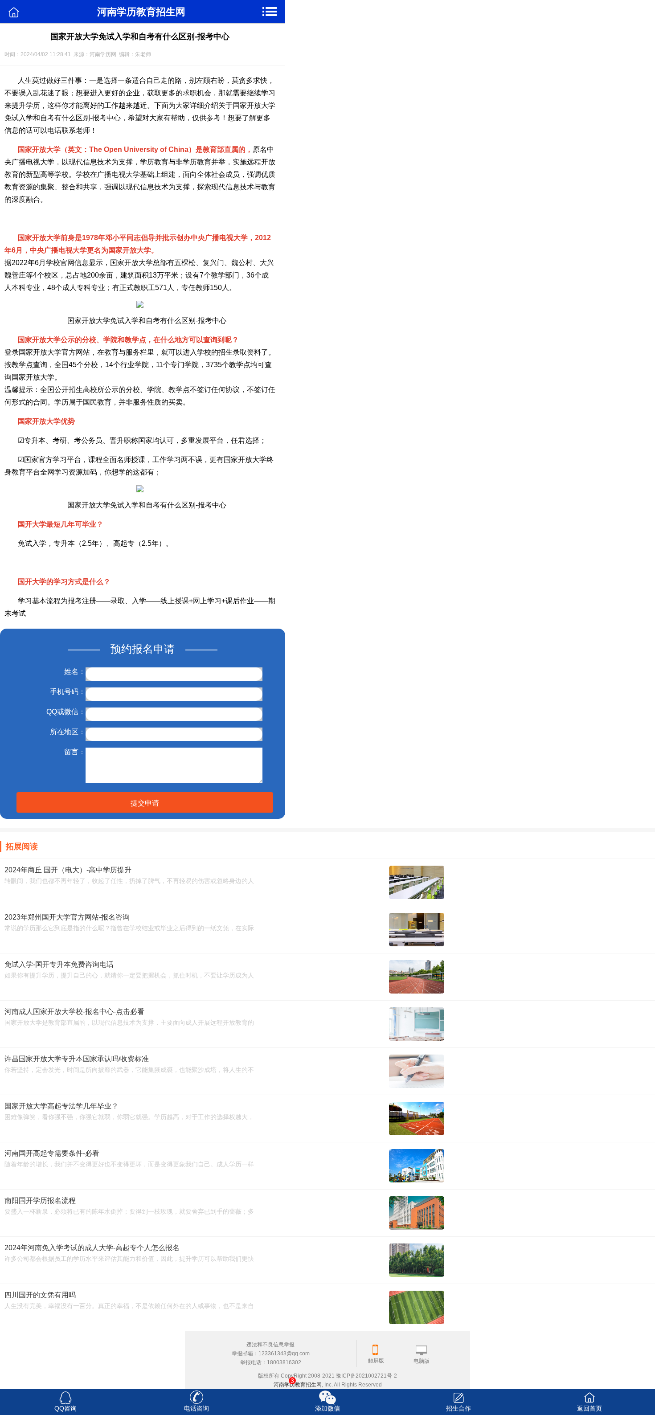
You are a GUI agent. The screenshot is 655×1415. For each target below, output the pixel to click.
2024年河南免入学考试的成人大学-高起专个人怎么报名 (92, 1247)
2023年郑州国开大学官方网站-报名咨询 (67, 917)
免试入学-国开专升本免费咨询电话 (59, 964)
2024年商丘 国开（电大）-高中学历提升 (67, 870)
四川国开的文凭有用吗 (40, 1295)
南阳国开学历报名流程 (40, 1200)
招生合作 (458, 1408)
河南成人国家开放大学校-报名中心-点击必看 (74, 1011)
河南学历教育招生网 (298, 1385)
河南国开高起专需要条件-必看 (51, 1153)
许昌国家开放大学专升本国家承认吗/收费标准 (76, 1059)
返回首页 (589, 1408)
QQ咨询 (65, 1408)
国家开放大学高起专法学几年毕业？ (61, 1106)
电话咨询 (196, 1408)
